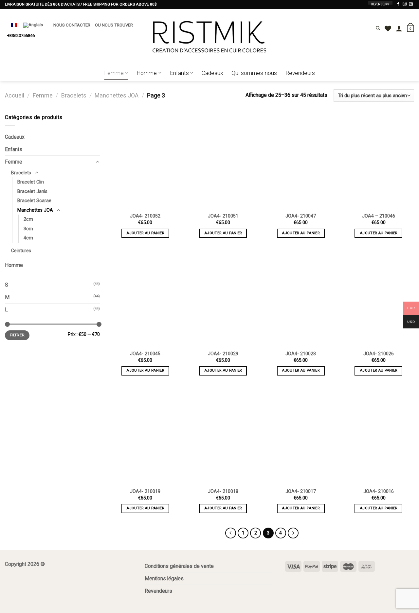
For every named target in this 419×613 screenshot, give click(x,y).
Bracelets (73, 95)
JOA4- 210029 (223, 353)
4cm (28, 237)
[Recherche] (378, 28)
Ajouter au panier (145, 233)
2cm (28, 219)
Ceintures (21, 250)
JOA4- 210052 (145, 216)
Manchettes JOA (116, 95)
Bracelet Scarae (34, 200)
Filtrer (17, 335)
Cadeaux (212, 73)
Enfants (179, 73)
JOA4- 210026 (378, 353)
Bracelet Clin (30, 181)
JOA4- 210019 (145, 491)
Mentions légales (164, 578)
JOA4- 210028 (300, 353)
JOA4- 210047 (300, 216)
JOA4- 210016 (378, 491)
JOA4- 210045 (145, 353)
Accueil (14, 95)
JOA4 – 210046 (378, 216)
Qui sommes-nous (254, 73)
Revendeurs (300, 73)
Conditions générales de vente (179, 566)
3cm (28, 228)
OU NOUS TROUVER (114, 25)
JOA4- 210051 (223, 216)
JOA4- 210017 (300, 491)
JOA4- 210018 (223, 491)
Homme (147, 73)
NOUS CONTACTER (71, 25)
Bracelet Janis (32, 191)
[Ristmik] (209, 37)
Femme (114, 73)
